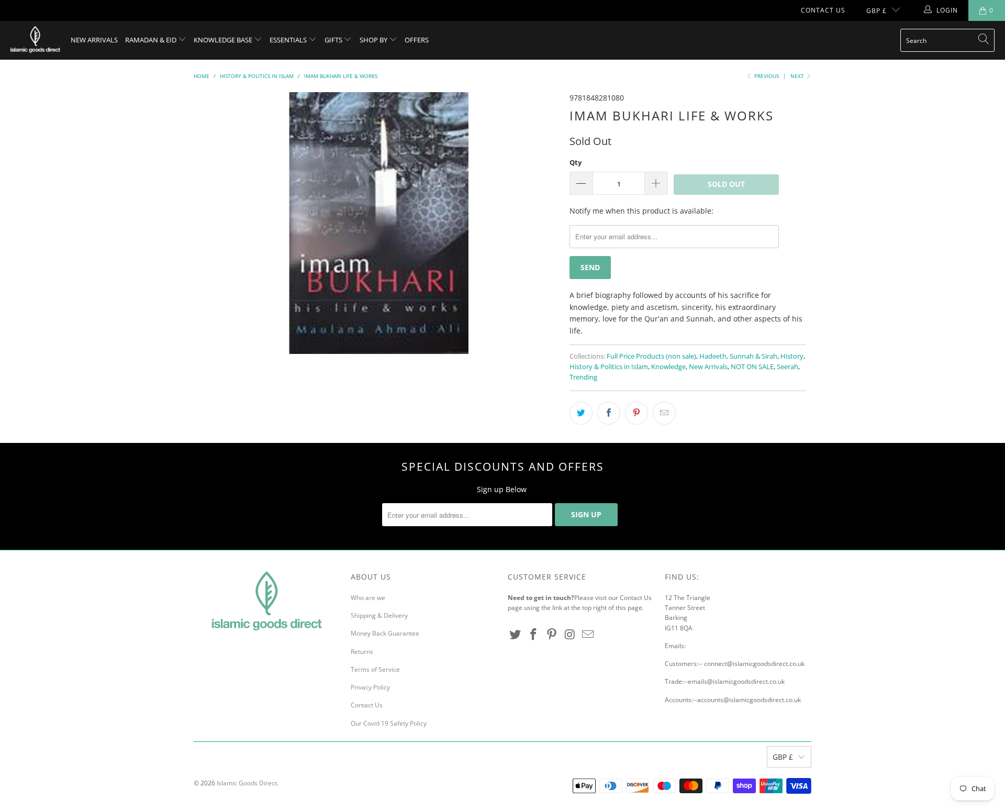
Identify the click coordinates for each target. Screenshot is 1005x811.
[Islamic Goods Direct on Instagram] (570, 634)
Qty (576, 162)
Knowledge (668, 366)
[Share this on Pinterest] (636, 413)
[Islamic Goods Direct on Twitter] (515, 634)
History (791, 356)
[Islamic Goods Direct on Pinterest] (552, 634)
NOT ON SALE (752, 366)
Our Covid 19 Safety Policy (389, 723)
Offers (417, 40)
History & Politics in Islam (609, 366)
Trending (583, 377)
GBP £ (876, 10)
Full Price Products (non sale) (651, 356)
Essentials (289, 40)
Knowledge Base (224, 40)
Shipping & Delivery (379, 615)
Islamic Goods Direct (247, 783)
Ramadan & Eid (151, 40)
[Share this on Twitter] (581, 413)
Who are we (368, 597)
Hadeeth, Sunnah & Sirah (738, 356)
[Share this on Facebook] (608, 413)
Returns (362, 651)
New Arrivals (94, 40)
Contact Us (823, 10)
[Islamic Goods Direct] (35, 40)
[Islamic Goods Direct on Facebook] (534, 634)
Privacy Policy (370, 687)
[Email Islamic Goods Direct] (588, 634)
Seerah (787, 366)
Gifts (334, 40)
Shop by (374, 40)
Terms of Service (375, 669)
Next (798, 76)
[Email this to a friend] (664, 413)
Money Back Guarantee (385, 633)
